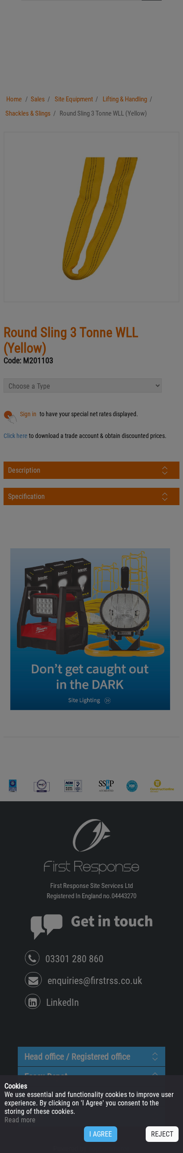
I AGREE (100, 1134)
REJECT (162, 1134)
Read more (20, 1120)
